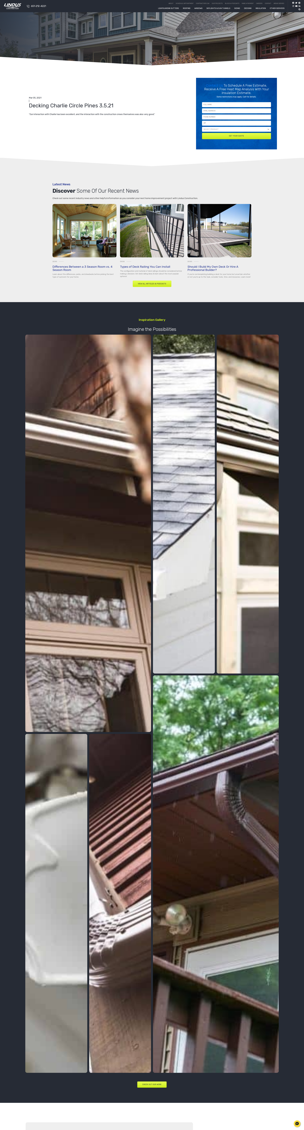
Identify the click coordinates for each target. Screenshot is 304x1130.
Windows (198, 8)
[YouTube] (295, 6)
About (171, 3)
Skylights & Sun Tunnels (218, 8)
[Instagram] (292, 6)
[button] (297, 1123)
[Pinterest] (298, 3)
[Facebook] (293, 3)
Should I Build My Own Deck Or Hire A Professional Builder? (213, 268)
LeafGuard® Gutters (168, 8)
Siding (237, 8)
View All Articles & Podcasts (152, 284)
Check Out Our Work (152, 1084)
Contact (268, 3)
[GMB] (298, 9)
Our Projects (217, 3)
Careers (259, 3)
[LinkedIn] (298, 6)
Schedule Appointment (185, 3)
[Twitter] (295, 3)
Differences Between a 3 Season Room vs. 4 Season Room (82, 268)
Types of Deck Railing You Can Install (145, 266)
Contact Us (215, 85)
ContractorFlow (202, 3)
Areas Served (279, 3)
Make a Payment (248, 3)
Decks (54, 261)
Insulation (261, 8)
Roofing (186, 8)
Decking (248, 8)
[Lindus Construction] (14, 6)
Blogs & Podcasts (232, 3)
